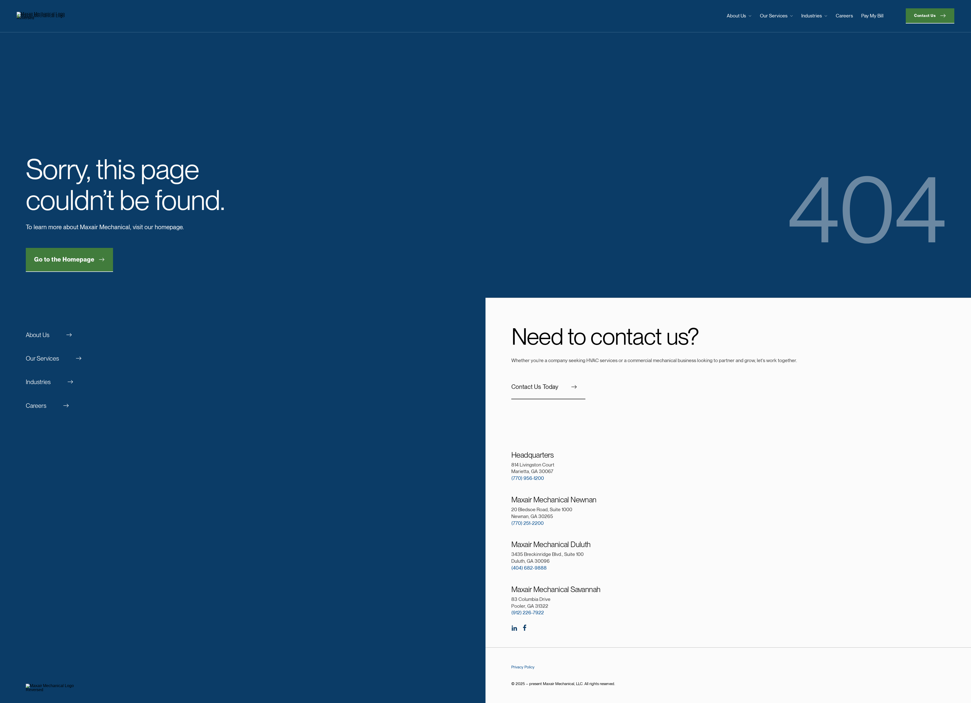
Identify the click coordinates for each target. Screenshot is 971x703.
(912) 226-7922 (527, 613)
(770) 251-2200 (527, 523)
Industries (811, 16)
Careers (844, 16)
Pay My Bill (872, 16)
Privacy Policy (523, 667)
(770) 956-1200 (527, 478)
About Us (736, 16)
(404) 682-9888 (529, 568)
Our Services (773, 16)
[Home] (125, 16)
